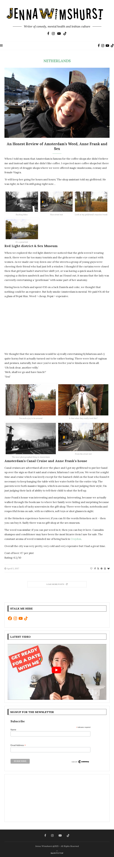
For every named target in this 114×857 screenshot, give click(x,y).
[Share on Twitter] (98, 568)
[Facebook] (48, 33)
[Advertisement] (57, 324)
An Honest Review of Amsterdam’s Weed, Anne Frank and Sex (57, 146)
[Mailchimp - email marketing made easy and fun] (80, 761)
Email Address (18, 745)
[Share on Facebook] (95, 568)
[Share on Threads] (105, 568)
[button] (21, 203)
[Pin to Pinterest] (101, 568)
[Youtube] (59, 33)
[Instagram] (53, 33)
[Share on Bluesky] (108, 568)
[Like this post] (91, 568)
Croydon (76, 539)
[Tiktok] (65, 33)
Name (13, 729)
